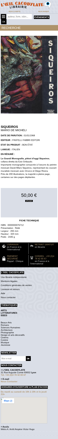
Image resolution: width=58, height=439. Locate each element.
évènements (41, 17)
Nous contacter (8, 297)
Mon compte (14, 11)
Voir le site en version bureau (17, 433)
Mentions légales (9, 281)
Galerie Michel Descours (14, 437)
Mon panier (43, 11)
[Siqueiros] (29, 114)
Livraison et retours (10, 289)
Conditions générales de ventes (16, 285)
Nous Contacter (9, 381)
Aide (3, 293)
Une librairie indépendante (14, 277)
